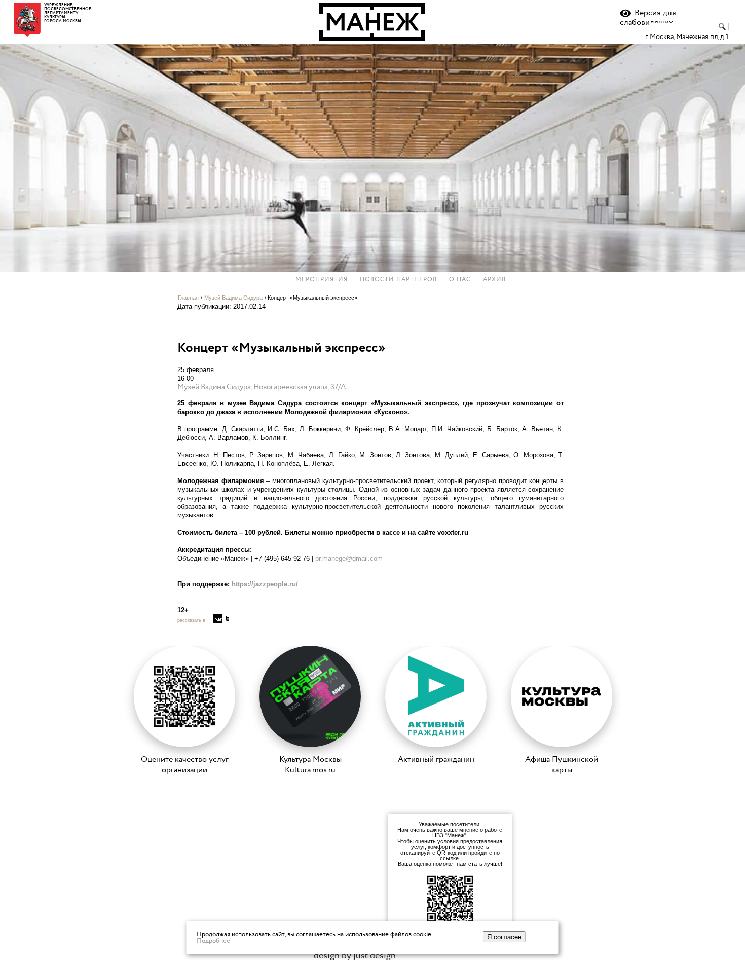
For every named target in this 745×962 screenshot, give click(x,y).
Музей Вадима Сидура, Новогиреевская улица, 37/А (261, 387)
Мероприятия (321, 280)
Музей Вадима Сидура (233, 297)
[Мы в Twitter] (227, 618)
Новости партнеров (398, 280)
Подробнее (213, 940)
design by (355, 955)
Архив (494, 280)
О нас (460, 280)
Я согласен (504, 937)
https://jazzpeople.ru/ (265, 584)
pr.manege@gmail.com (349, 558)
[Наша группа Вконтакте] (217, 618)
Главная (188, 297)
